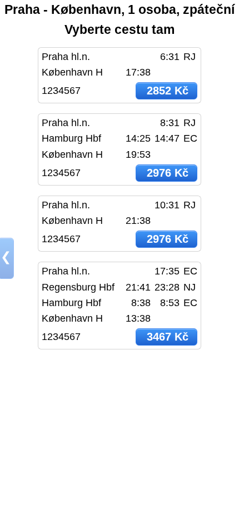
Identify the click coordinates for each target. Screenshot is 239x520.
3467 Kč (167, 337)
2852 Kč (167, 90)
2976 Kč (167, 173)
